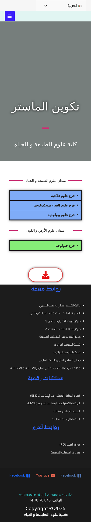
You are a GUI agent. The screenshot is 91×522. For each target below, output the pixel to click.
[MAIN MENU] (10, 16)
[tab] (45, 196)
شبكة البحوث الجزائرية (67, 344)
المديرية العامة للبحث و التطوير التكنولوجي (54, 313)
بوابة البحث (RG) (70, 444)
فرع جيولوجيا (65, 245)
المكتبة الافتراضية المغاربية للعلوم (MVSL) (53, 403)
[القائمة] (45, 5)
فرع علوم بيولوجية (61, 215)
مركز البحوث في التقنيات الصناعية (59, 336)
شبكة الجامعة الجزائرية (66, 352)
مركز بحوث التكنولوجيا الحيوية (62, 321)
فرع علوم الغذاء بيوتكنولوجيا (54, 205)
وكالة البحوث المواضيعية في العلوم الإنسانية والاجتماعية (45, 368)
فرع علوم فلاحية (63, 196)
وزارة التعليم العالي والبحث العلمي (59, 305)
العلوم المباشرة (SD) (66, 411)
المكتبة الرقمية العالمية (66, 419)
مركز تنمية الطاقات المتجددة (62, 329)
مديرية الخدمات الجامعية (65, 452)
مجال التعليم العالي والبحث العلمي (59, 360)
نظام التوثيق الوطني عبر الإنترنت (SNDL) (55, 395)
